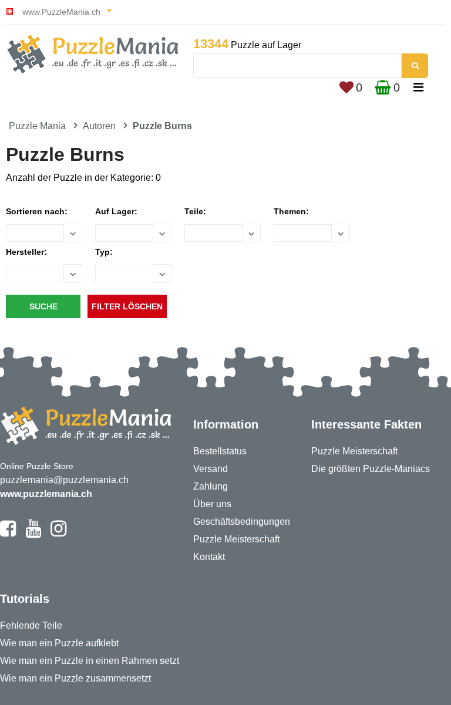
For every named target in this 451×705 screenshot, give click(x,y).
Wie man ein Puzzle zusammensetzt (75, 678)
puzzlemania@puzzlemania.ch (64, 480)
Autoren (99, 126)
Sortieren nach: (37, 211)
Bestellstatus (220, 451)
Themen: (291, 211)
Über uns (212, 504)
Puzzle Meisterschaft (236, 539)
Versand (210, 469)
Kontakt (209, 557)
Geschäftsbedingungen (241, 522)
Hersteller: (26, 252)
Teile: (195, 211)
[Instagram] (58, 533)
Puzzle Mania (37, 126)
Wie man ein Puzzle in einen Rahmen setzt (89, 661)
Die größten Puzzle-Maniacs (370, 469)
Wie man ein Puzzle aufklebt (59, 643)
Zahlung (210, 486)
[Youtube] (33, 533)
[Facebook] (8, 533)
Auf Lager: (116, 211)
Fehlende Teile (31, 625)
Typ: (104, 252)
